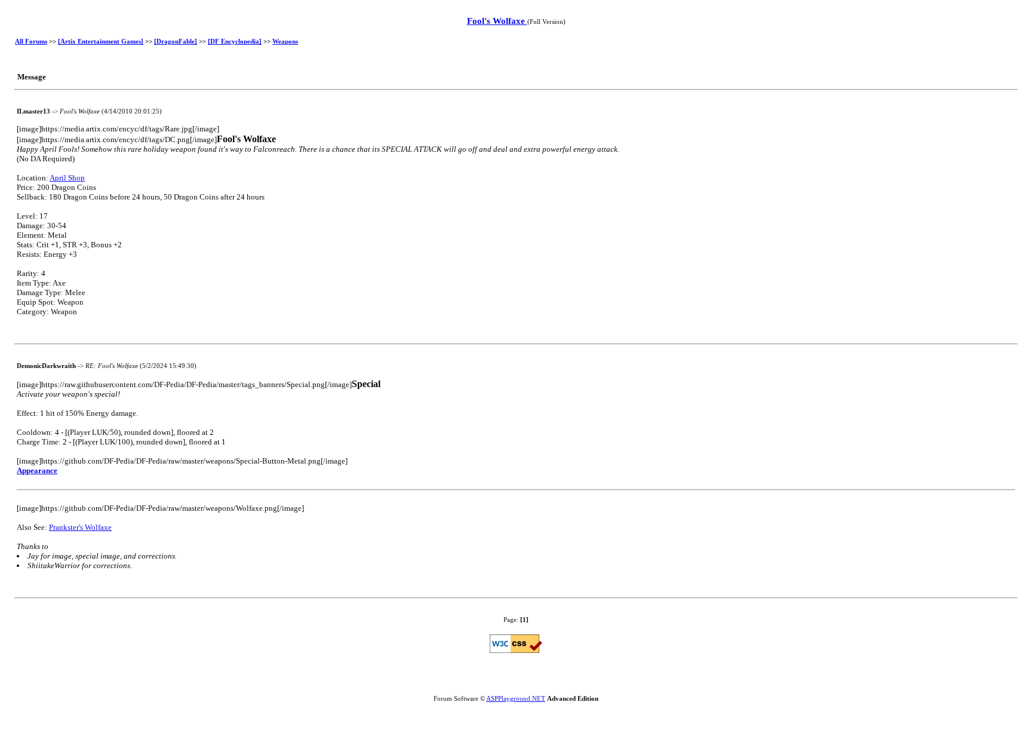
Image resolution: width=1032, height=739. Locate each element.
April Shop (67, 177)
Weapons (285, 41)
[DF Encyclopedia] (235, 41)
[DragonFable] (175, 41)
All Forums (31, 41)
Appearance (37, 470)
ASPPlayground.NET (515, 698)
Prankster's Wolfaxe (80, 527)
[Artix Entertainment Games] (100, 41)
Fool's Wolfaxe (497, 21)
